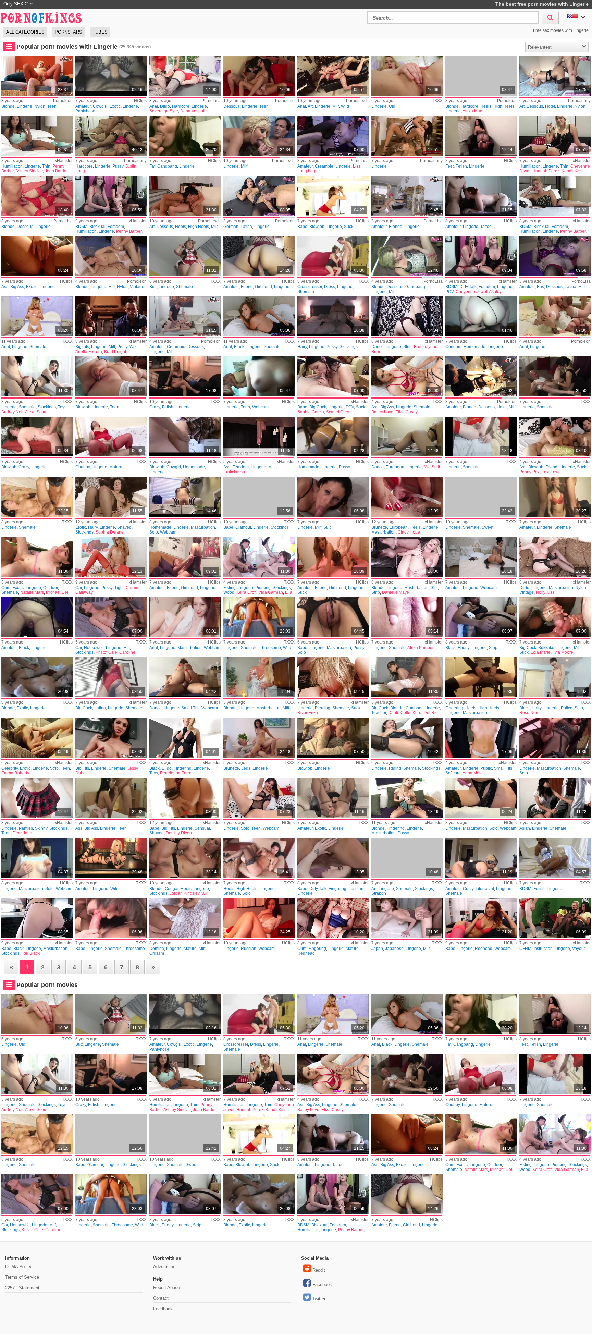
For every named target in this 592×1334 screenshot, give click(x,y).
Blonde (8, 106)
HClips (140, 100)
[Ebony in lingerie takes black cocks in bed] (480, 617)
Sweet (487, 527)
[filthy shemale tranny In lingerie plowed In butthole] (184, 256)
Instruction (543, 948)
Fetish (461, 166)
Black (239, 346)
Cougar (171, 888)
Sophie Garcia (310, 411)
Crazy (154, 407)
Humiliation (12, 166)
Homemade (474, 346)
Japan (377, 948)
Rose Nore (529, 712)
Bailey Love (382, 411)
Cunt (301, 948)
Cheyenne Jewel (471, 291)
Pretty (122, 346)
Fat (152, 166)
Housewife (94, 647)
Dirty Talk (468, 286)
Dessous (231, 106)
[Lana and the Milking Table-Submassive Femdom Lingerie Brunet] (258, 437)
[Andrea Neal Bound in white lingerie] (554, 858)
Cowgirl (100, 106)
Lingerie (24, 106)
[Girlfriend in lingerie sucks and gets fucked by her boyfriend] (332, 557)
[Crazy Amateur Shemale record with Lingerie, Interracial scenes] (480, 858)
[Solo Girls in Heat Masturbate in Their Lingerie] (36, 858)
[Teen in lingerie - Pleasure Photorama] (110, 798)
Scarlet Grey (337, 411)
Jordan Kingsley (184, 893)
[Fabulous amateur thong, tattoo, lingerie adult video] (480, 196)
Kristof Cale (106, 652)
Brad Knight (115, 351)
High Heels (503, 106)
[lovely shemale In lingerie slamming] (554, 376)
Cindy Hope (409, 532)
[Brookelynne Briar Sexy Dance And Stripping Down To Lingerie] (406, 316)
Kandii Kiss (572, 171)
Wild (345, 106)
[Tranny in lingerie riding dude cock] (406, 738)
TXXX (437, 100)
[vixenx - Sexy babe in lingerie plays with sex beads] (406, 497)
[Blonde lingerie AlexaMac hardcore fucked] (480, 76)
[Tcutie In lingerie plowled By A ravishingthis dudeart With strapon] (406, 858)
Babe (302, 226)
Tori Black (31, 953)
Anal (153, 106)
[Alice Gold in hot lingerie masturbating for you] (406, 76)
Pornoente (285, 100)
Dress (329, 286)
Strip (407, 346)
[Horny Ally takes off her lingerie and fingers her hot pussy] (406, 798)
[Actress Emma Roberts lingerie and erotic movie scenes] (36, 738)
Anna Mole (473, 773)
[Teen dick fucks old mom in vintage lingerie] (110, 256)
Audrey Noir (12, 411)
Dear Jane (22, 833)
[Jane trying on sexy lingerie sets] (36, 798)
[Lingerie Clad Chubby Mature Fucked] (110, 437)
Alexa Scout (36, 411)
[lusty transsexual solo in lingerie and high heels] (258, 858)
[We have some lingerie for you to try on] (480, 256)
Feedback (163, 1308)
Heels (485, 106)
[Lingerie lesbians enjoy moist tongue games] (258, 76)
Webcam (260, 407)
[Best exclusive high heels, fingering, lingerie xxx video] (480, 677)
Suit (327, 527)
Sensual (202, 828)
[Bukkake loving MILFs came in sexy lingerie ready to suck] (554, 617)
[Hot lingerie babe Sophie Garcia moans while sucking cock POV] (332, 376)
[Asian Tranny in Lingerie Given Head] (554, 798)
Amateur (83, 106)
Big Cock (317, 407)
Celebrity (9, 768)
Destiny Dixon (179, 833)
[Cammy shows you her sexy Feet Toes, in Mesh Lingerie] (480, 136)
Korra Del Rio (425, 712)
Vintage (137, 286)
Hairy (302, 346)
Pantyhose (85, 111)
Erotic (80, 527)
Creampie (324, 166)
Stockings (349, 346)
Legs (245, 768)
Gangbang (167, 166)
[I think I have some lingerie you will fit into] (36, 136)
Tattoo (486, 226)
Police (566, 708)
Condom (453, 346)
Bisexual (97, 226)
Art (310, 106)
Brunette (379, 527)
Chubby (82, 467)
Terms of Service (22, 1277)
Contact (161, 1298)
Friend (247, 286)
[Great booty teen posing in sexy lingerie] (258, 376)
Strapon (378, 893)
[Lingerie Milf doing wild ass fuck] (332, 76)
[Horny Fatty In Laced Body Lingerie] (184, 136)
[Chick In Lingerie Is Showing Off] (110, 376)
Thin (46, 166)
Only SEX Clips (19, 4)
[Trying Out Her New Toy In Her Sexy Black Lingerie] (36, 617)
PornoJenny (579, 100)
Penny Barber (128, 231)
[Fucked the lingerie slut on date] (184, 316)
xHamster (64, 160)
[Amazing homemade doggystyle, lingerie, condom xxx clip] (480, 316)
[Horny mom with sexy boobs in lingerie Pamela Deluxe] (480, 376)
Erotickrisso (234, 471)
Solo (153, 532)
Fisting (229, 587)
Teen (52, 106)
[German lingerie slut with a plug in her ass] (554, 316)
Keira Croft (246, 592)
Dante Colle (399, 712)
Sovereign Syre (163, 111)
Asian (524, 828)
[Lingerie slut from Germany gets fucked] (258, 196)
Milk (272, 467)
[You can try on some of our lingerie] (110, 196)
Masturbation (203, 527)
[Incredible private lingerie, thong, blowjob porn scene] (332, 738)
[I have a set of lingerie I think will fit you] (554, 136)
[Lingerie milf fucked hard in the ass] (184, 196)
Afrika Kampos (420, 647)
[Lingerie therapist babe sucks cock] (332, 196)
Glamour (243, 527)
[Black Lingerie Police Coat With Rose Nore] (554, 677)
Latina (246, 226)
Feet (449, 166)
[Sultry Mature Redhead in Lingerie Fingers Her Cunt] (332, 918)
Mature (115, 467)
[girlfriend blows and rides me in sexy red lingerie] (258, 256)
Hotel (550, 106)
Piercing (263, 587)
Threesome (270, 647)
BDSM (81, 226)
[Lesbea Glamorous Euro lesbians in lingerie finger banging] (332, 858)
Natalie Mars (32, 592)
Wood (228, 592)
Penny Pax (529, 471)
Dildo (165, 106)
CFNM (525, 948)
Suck (348, 226)
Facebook (322, 1284)
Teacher (378, 712)
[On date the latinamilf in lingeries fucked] (554, 256)
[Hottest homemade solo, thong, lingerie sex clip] (184, 497)
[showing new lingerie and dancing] (406, 437)
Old (392, 106)
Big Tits (82, 346)
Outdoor (50, 587)
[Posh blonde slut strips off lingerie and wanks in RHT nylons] (406, 557)
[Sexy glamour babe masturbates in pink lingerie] (258, 497)
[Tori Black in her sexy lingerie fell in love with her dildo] (36, 918)
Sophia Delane (110, 532)
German (230, 226)
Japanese (394, 948)
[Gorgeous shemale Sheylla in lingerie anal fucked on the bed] (36, 316)
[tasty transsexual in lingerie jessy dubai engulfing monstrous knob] (110, 738)
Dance (377, 346)
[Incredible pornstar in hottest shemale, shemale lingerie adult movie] (36, 497)
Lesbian (355, 888)
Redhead (306, 953)
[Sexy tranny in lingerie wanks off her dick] (554, 738)
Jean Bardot (56, 171)
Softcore (453, 773)
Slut (434, 587)
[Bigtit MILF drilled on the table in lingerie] (110, 316)
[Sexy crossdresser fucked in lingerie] (332, 256)
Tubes (100, 32)
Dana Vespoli (192, 111)
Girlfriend (263, 286)
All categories (25, 32)
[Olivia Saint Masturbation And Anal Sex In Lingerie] (184, 617)
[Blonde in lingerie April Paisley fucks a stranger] (36, 196)
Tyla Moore (563, 652)
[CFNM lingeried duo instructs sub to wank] (554, 918)
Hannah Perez (545, 171)
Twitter (318, 1298)
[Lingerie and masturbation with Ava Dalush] (480, 798)
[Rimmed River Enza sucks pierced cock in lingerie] (332, 677)
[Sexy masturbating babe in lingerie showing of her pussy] (332, 617)
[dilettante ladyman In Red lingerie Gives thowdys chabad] (554, 497)
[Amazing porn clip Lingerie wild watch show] (110, 858)
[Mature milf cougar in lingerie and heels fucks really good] (184, 858)
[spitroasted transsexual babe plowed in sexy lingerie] (110, 918)
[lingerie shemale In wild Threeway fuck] (258, 617)
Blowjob (316, 226)
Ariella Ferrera (88, 351)
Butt (153, 286)
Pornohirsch (357, 100)
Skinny (41, 828)
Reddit (318, 1270)
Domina (156, 948)
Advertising (164, 1266)
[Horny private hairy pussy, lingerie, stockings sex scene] (332, 316)
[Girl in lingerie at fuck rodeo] (110, 136)
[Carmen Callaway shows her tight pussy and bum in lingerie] (110, 557)
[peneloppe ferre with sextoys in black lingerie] (184, 738)
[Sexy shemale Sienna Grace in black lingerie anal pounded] (258, 316)
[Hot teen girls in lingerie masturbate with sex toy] (258, 798)
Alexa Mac (472, 111)
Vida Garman (270, 592)
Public (486, 768)
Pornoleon (63, 100)
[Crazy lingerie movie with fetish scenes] (184, 376)
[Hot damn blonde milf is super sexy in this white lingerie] (258, 677)
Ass (4, 286)
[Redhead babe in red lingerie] (480, 918)
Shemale (184, 286)
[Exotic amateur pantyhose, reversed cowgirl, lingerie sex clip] (110, 76)
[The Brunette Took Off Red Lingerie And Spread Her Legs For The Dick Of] (258, 738)
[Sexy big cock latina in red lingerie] (110, 677)
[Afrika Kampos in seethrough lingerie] (406, 617)
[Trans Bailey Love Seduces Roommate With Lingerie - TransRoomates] (406, 376)
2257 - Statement (22, 1287)
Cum (5, 587)
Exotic (115, 106)
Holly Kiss (545, 592)
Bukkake (546, 647)
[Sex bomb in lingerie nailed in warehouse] (406, 136)
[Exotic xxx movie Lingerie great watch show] (332, 798)
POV (449, 291)
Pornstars (68, 32)
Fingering (454, 708)
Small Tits (190, 708)
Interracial (485, 888)
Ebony (463, 647)
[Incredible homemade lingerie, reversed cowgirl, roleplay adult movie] (184, 437)
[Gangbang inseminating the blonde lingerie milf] (406, 256)
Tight (119, 587)
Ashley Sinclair (29, 171)
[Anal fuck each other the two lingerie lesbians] (184, 76)
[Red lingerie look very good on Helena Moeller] (36, 76)
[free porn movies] (41, 16)
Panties (26, 828)
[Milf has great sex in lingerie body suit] (332, 497)
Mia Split (432, 467)
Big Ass (17, 286)
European (395, 467)
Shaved (124, 527)
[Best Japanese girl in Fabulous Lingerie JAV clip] (406, 918)
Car (78, 587)
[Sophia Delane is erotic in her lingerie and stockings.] (110, 497)
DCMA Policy (18, 1266)
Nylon (39, 106)
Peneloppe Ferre (176, 773)
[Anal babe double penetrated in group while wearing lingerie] (554, 437)
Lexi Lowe (551, 471)
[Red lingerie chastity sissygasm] (480, 437)
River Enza (307, 712)
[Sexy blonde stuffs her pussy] (258, 136)
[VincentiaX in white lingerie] (258, 918)
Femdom (116, 226)
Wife (134, 346)
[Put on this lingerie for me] (554, 196)
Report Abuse (166, 1287)
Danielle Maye (395, 592)
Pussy (117, 166)
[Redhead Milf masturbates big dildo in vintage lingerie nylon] (554, 557)
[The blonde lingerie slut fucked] (406, 196)
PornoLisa (211, 100)
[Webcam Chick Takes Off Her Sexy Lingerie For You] (480, 557)
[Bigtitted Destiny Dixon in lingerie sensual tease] (184, 798)
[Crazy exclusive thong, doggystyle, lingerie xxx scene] (36, 437)
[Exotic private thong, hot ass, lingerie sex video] (36, 256)
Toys (62, 407)
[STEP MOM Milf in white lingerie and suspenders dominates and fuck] (184, 918)
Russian (248, 948)
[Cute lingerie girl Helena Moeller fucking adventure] (554, 76)
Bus (540, 286)
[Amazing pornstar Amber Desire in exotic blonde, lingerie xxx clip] (36, 677)
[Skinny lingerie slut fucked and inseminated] (332, 136)
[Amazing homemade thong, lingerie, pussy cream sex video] (332, 437)
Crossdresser (309, 286)
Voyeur (578, 948)
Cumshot (414, 708)
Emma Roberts (15, 773)
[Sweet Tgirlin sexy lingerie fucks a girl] (480, 497)
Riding (395, 768)
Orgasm (156, 953)
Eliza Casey (406, 411)
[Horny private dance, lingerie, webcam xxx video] (184, 677)
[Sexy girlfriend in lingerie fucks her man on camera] (184, 557)
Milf (335, 106)
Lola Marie (541, 652)
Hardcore (180, 106)
